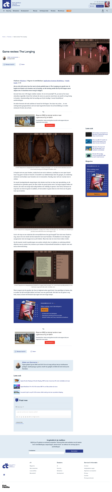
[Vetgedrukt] (17, 417)
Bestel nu (44, 310)
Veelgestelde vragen (89, 468)
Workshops (61, 11)
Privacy (86, 473)
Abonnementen (34, 468)
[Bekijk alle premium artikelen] (68, 11)
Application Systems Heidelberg (54, 81)
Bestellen (92, 6)
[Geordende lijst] (26, 417)
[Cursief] (19, 417)
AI (57, 466)
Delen (23, 64)
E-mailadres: (32, 450)
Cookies (86, 475)
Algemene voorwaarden (90, 470)
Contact (86, 466)
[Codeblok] (32, 417)
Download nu (50, 125)
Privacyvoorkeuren (89, 478)
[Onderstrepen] (21, 417)
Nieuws (35, 11)
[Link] (34, 417)
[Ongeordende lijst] (28, 417)
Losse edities (33, 470)
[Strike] (23, 417)
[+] (38, 416)
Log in (4, 61)
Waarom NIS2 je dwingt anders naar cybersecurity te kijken (48, 116)
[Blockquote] (30, 417)
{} (36, 416)
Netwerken (59, 470)
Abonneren (100, 6)
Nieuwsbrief (33, 473)
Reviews (53, 11)
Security (59, 468)
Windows (23, 81)
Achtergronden (44, 11)
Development (60, 473)
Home (3, 36)
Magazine (32, 466)
